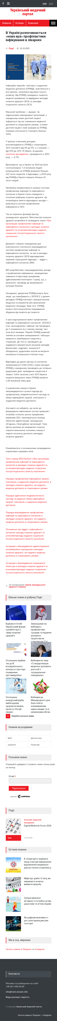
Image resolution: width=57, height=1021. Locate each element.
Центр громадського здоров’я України (27, 586)
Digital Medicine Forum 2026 (37, 825)
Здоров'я (12, 745)
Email (12, 776)
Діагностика (36, 738)
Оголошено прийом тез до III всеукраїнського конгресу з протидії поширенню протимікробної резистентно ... (15, 669)
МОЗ (10, 738)
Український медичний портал (29, 1007)
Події (11, 48)
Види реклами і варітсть (17, 997)
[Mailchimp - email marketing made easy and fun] (20, 798)
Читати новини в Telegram (19, 949)
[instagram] (8, 3)
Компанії (33, 23)
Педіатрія (35, 745)
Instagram (40, 949)
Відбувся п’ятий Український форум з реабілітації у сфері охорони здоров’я (15, 630)
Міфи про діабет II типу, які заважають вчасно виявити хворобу (37, 881)
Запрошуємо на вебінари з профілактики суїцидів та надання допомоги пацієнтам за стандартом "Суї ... (41, 633)
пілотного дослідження (17, 154)
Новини (6, 23)
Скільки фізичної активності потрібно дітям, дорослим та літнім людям (37, 901)
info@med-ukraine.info (17, 992)
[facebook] (3, 3)
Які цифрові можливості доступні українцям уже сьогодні (36, 920)
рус (51, 3)
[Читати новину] (16, 612)
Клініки (20, 23)
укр (45, 3)
